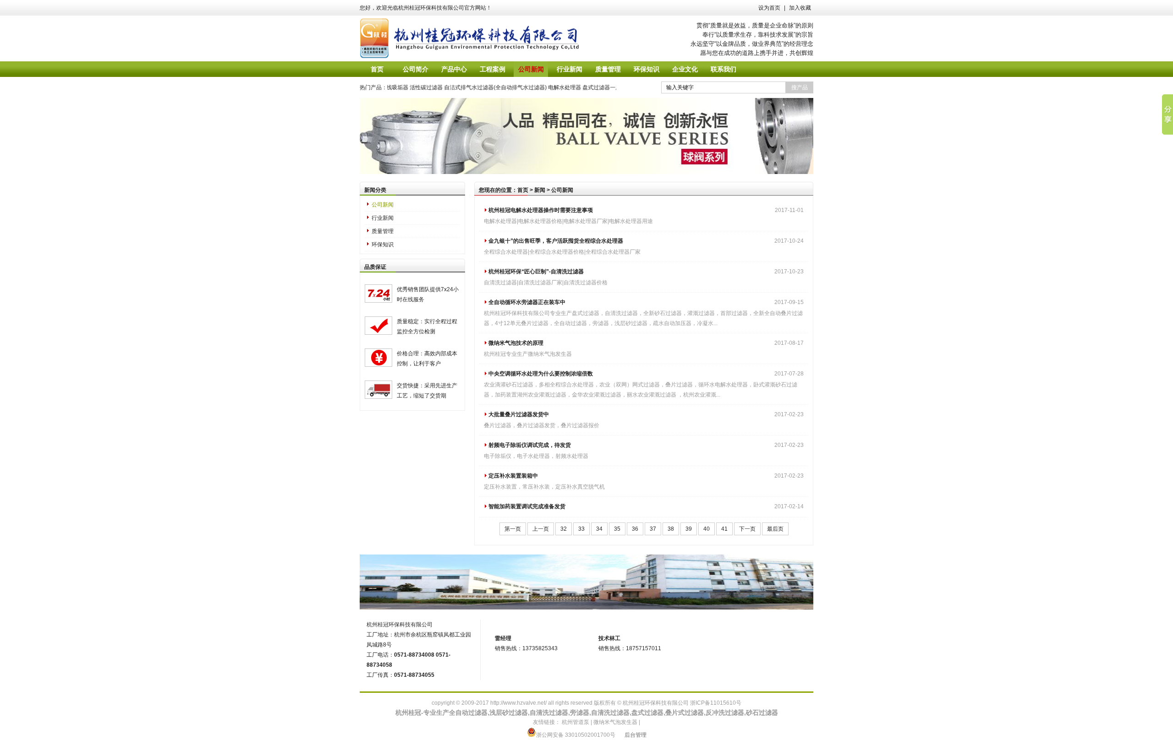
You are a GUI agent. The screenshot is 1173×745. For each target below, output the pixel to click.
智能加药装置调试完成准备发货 (526, 506)
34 (599, 529)
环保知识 (646, 69)
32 (563, 529)
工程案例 (492, 69)
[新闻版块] (586, 172)
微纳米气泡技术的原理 (515, 343)
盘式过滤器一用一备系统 (602, 87)
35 (617, 529)
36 (635, 529)
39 (688, 529)
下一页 (747, 529)
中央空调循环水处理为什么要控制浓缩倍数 (540, 373)
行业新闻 (569, 69)
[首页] (480, 38)
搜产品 (799, 87)
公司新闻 (531, 69)
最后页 (775, 529)
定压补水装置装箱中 (513, 476)
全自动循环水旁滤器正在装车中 (526, 302)
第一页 (512, 529)
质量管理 (608, 69)
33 (581, 529)
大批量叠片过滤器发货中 (518, 414)
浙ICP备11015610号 (715, 703)
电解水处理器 (553, 87)
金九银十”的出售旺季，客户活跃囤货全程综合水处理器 (555, 241)
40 (706, 529)
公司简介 (415, 69)
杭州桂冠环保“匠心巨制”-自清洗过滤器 (536, 271)
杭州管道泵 (575, 722)
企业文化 (685, 69)
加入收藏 (800, 8)
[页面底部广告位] (586, 607)
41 (724, 529)
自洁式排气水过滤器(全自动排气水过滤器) (484, 87)
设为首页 (769, 8)
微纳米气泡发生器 (615, 722)
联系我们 (723, 69)
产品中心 (454, 69)
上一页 (540, 529)
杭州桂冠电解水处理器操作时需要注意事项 (540, 210)
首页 (377, 69)
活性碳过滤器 (415, 87)
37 (653, 529)
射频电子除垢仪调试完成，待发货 (529, 445)
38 (671, 529)
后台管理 (636, 735)
